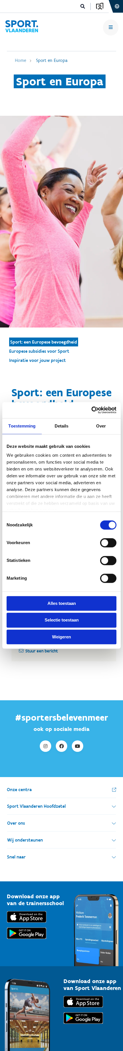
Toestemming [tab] (21, 425)
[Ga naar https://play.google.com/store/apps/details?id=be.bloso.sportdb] (83, 1025)
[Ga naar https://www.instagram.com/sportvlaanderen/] (45, 746)
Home (20, 60)
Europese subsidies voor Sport (39, 351)
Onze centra (19, 789)
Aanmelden (100, 6)
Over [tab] (101, 425)
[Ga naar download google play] (26, 940)
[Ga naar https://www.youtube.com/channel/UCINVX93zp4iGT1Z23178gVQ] (77, 746)
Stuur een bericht (41, 651)
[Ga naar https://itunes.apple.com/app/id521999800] (83, 1008)
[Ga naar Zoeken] (83, 6)
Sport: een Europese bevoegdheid (43, 342)
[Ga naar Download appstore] (26, 924)
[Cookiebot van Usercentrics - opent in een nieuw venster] (91, 410)
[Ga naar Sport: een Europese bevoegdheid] (22, 27)
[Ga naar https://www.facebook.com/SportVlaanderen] (61, 746)
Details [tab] (62, 425)
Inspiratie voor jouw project (37, 360)
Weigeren (61, 636)
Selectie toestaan (62, 620)
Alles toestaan (61, 603)
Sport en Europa (52, 60)
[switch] (108, 542)
